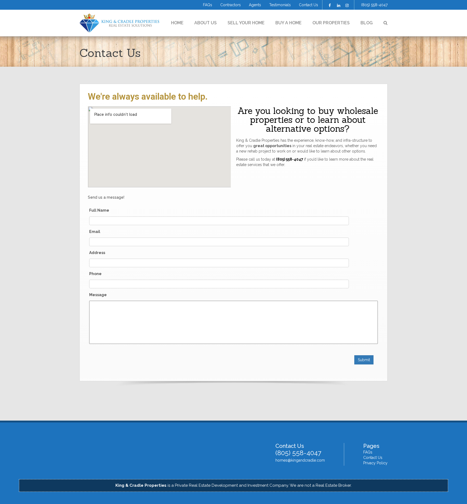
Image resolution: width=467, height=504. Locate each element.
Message (98, 295)
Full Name (99, 210)
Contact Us (308, 5)
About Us (205, 22)
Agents (255, 5)
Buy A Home (288, 22)
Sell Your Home (246, 22)
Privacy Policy (375, 463)
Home (177, 22)
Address (97, 253)
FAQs (207, 5)
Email (94, 231)
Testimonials (280, 5)
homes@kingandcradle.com (300, 460)
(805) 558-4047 (374, 5)
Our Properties (331, 22)
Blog (367, 22)
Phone (95, 274)
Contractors (230, 5)
